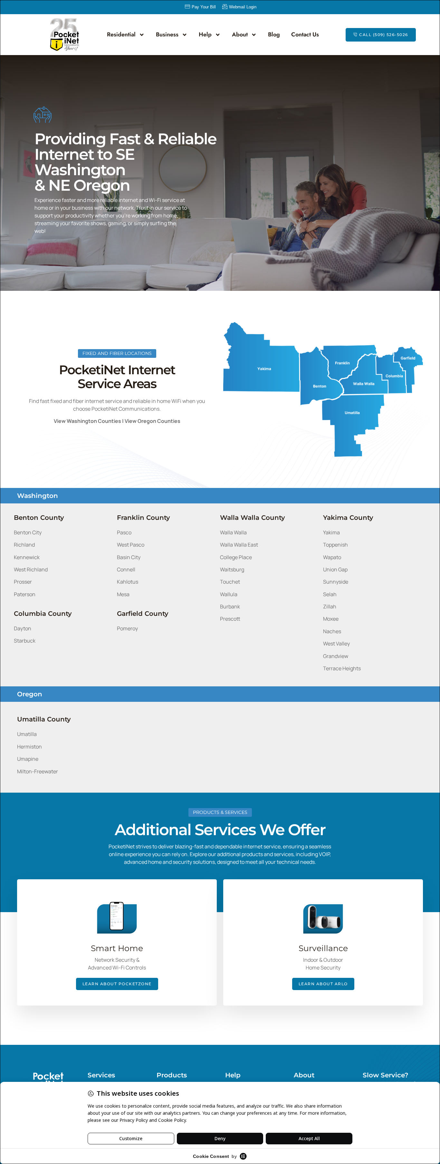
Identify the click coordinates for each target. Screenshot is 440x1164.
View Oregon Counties (152, 421)
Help (205, 34)
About (240, 34)
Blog (274, 34)
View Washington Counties (87, 421)
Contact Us (305, 34)
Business (167, 34)
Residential (121, 34)
